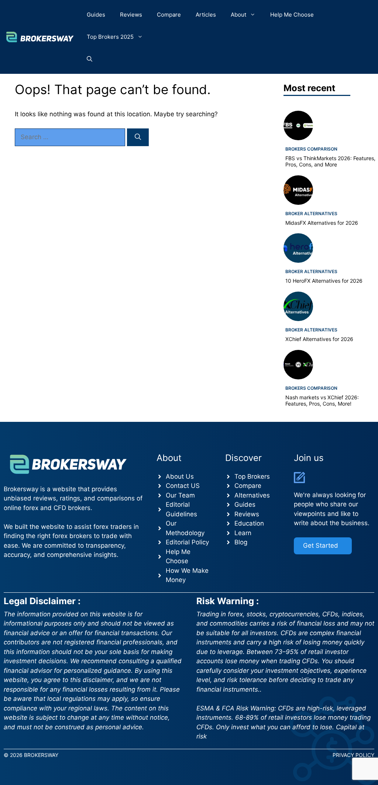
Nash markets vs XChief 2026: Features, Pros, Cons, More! (322, 400)
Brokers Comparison (311, 149)
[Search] (138, 137)
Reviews (131, 14)
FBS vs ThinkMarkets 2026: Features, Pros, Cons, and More (330, 161)
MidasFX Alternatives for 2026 (321, 223)
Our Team (180, 495)
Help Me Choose (292, 14)
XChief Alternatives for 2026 (319, 339)
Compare (169, 14)
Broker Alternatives (311, 213)
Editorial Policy (187, 542)
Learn (242, 533)
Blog (240, 542)
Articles (206, 14)
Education (249, 523)
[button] (89, 59)
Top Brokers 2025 (110, 36)
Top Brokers (252, 476)
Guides (96, 14)
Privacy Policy (353, 755)
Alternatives (252, 495)
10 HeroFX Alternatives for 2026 (323, 281)
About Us (180, 476)
